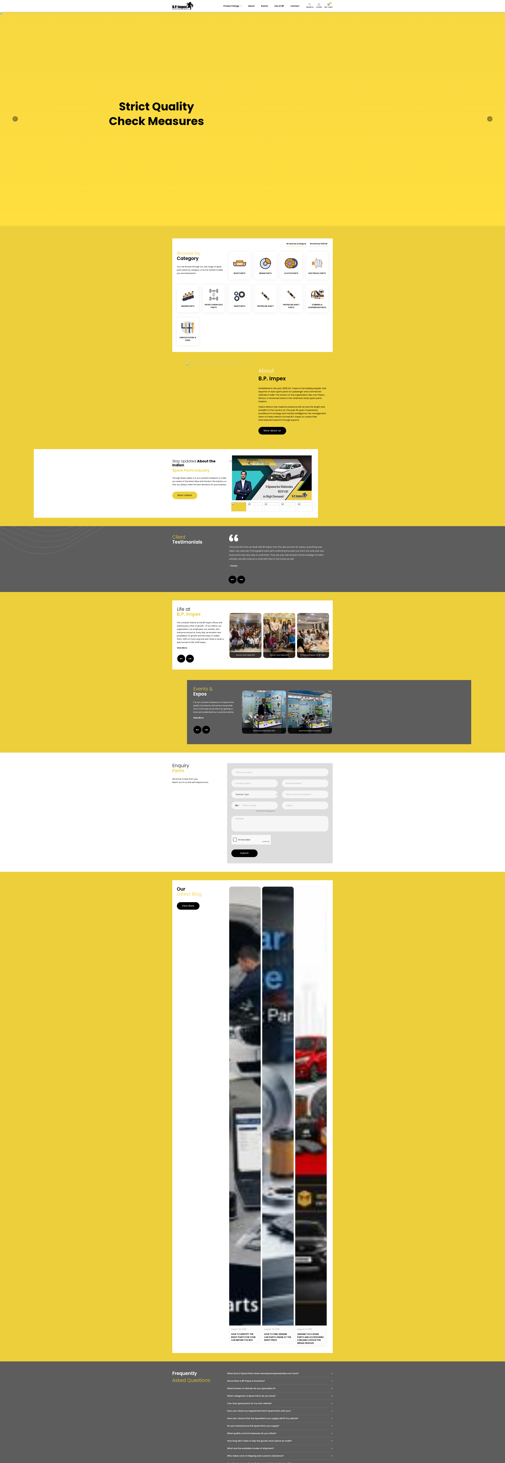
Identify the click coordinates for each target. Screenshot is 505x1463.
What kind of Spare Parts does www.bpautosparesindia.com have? (263, 1373)
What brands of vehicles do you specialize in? (251, 1388)
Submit (244, 853)
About (251, 6)
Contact (295, 6)
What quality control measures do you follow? (251, 1433)
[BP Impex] (182, 6)
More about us (272, 430)
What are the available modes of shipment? (250, 1448)
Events (264, 6)
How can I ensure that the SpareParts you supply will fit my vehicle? (262, 1418)
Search (309, 7)
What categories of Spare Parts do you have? (251, 1395)
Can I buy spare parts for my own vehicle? (249, 1403)
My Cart (329, 5)
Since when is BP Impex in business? (246, 1380)
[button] (15, 119)
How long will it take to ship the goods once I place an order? (259, 1440)
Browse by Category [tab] (296, 243)
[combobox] (235, 805)
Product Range (231, 6)
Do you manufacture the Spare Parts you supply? (253, 1425)
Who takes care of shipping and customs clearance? (255, 1455)
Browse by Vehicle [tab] (318, 243)
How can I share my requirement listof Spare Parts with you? (259, 1410)
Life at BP (279, 6)
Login (319, 7)
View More (182, 648)
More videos (185, 495)
